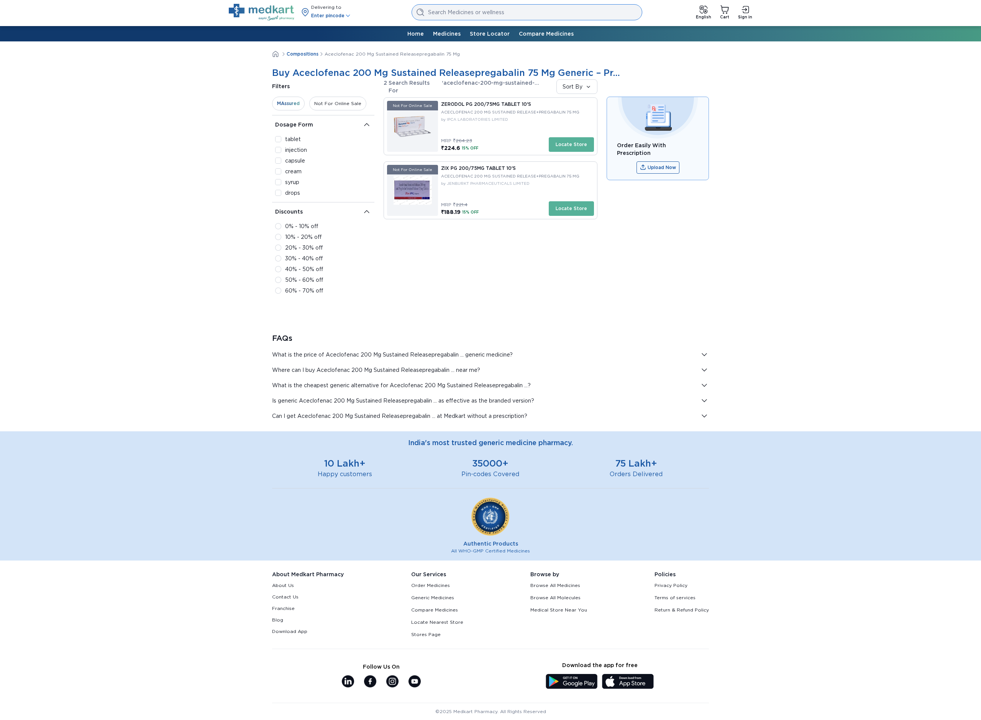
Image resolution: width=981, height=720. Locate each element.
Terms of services (675, 597)
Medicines (447, 34)
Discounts (289, 212)
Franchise (283, 608)
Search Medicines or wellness (466, 12)
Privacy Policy (671, 585)
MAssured (288, 103)
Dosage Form (294, 125)
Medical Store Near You (558, 610)
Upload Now (662, 167)
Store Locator (490, 34)
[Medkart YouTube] (414, 682)
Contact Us (285, 597)
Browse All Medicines (555, 585)
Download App (289, 631)
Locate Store (571, 144)
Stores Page (426, 634)
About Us (283, 585)
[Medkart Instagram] (392, 682)
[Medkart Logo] (261, 12)
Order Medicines (430, 585)
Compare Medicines (546, 34)
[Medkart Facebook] (370, 682)
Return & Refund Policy (682, 610)
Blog (277, 620)
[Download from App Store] (628, 682)
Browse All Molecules (555, 597)
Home (415, 34)
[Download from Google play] (571, 682)
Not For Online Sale (337, 103)
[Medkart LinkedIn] (348, 682)
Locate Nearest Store (437, 622)
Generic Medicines (432, 597)
